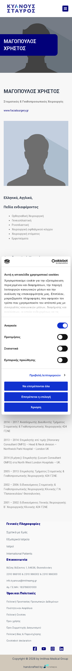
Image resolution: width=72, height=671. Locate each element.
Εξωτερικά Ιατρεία (17, 539)
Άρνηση (36, 407)
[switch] (62, 337)
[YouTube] (44, 648)
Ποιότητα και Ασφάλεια (19, 608)
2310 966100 (13, 574)
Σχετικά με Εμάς (17, 532)
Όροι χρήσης (13, 621)
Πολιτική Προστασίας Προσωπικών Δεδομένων (32, 601)
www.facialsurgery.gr (16, 110)
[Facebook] (35, 648)
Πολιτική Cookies (16, 614)
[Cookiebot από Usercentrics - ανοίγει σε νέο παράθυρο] (52, 261)
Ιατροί (10, 546)
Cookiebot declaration (18, 640)
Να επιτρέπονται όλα (36, 386)
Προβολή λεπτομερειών (45, 375)
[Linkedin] (61, 648)
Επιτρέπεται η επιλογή (36, 396)
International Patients (19, 553)
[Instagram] (52, 648)
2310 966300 (49, 574)
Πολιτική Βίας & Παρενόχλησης (23, 634)
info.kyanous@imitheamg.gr (21, 580)
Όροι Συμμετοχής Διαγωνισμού (23, 627)
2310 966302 (31, 574)
